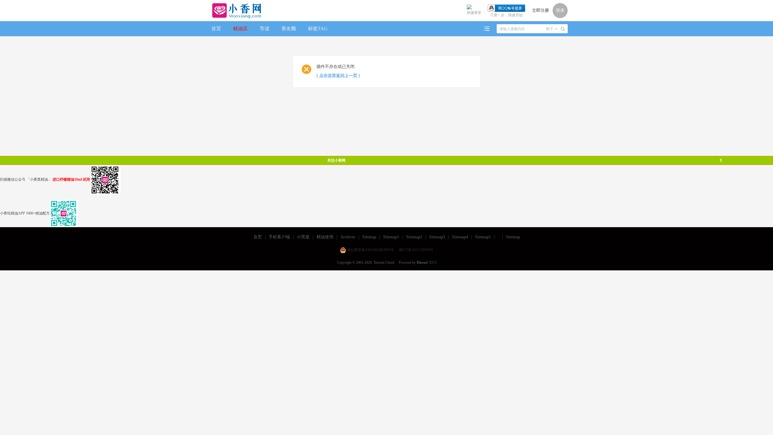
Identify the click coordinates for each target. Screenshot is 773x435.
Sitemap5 (483, 237)
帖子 (549, 29)
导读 (264, 28)
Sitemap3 (437, 237)
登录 (560, 10)
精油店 (240, 28)
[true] (562, 29)
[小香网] (234, 11)
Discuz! (422, 262)
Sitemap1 (391, 237)
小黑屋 (303, 237)
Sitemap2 (414, 237)
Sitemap (369, 237)
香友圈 (288, 28)
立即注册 (540, 10)
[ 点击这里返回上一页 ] (338, 75)
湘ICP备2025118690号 (416, 250)
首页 (216, 28)
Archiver (347, 237)
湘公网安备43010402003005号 (370, 250)
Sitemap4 (460, 237)
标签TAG (318, 28)
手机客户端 (279, 237)
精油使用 (324, 237)
